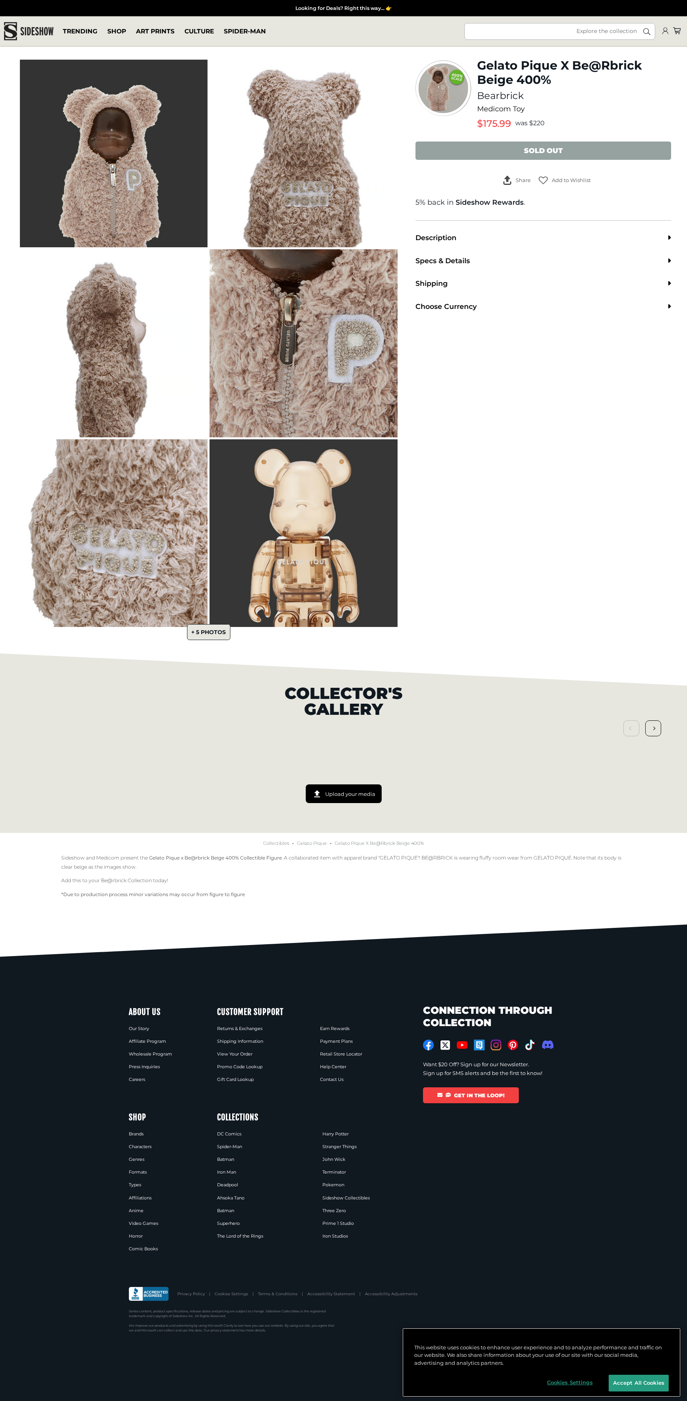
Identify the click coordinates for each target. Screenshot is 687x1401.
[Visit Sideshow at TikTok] (529, 1045)
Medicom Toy (501, 109)
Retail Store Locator (341, 1054)
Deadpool (227, 1185)
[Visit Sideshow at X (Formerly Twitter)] (445, 1045)
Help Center (333, 1066)
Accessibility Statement (331, 1293)
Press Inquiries (144, 1066)
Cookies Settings (231, 1293)
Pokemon (333, 1185)
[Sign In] (665, 31)
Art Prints (155, 31)
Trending (80, 31)
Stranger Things (339, 1146)
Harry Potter (335, 1134)
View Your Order (234, 1054)
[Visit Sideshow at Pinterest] (513, 1045)
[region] (541, 1362)
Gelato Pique (312, 843)
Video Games (143, 1223)
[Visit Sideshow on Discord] (546, 1045)
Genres (136, 1159)
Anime (136, 1210)
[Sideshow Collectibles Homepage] (29, 31)
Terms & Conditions (277, 1293)
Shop (116, 31)
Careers (137, 1079)
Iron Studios (335, 1236)
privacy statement (224, 1330)
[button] (565, 180)
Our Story (139, 1028)
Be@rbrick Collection (126, 880)
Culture (199, 31)
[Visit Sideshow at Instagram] (496, 1045)
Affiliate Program (147, 1041)
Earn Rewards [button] (334, 1028)
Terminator (334, 1172)
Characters (140, 1146)
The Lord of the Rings (240, 1236)
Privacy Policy (191, 1293)
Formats (138, 1172)
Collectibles (276, 843)
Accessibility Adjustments (391, 1293)
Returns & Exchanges (239, 1028)
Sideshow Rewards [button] (490, 202)
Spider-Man (245, 31)
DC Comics (229, 1134)
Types (135, 1185)
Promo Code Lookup (239, 1066)
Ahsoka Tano (231, 1198)
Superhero (228, 1223)
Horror (136, 1236)
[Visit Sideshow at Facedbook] (428, 1045)
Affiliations (140, 1198)
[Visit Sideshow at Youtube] (462, 1045)
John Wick (333, 1159)
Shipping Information (240, 1041)
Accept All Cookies (638, 1383)
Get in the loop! (479, 1095)
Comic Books (143, 1249)
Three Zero (334, 1210)
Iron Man (226, 1172)
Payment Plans (336, 1041)
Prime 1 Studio (338, 1223)
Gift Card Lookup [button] (235, 1079)
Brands (136, 1134)
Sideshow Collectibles (346, 1198)
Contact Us (332, 1079)
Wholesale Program (150, 1054)
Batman (225, 1159)
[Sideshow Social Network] (479, 1045)
